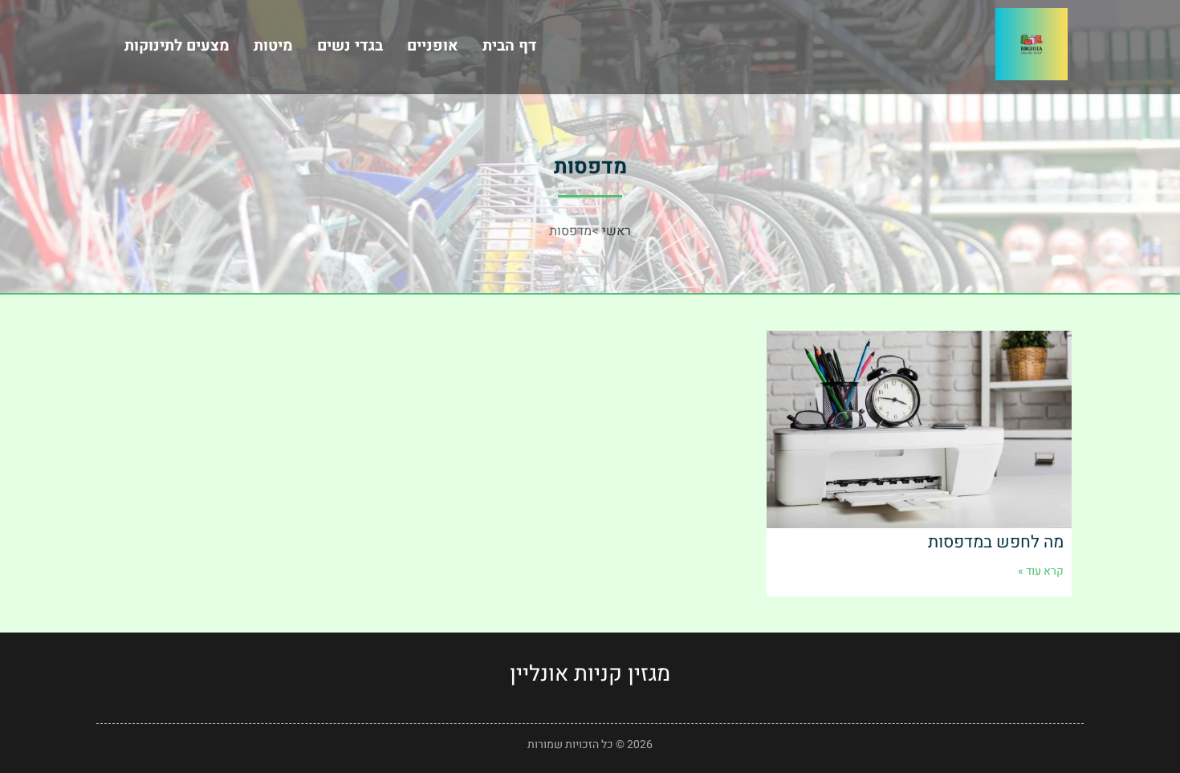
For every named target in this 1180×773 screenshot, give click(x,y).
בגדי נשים (350, 46)
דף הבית (509, 46)
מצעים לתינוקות (177, 46)
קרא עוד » (1041, 571)
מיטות (273, 46)
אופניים (432, 46)
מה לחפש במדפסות (996, 542)
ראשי (616, 231)
